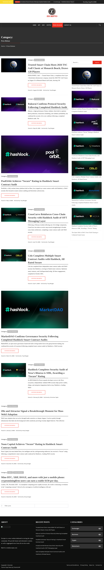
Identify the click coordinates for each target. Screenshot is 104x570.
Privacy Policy (84, 565)
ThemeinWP (17, 567)
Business (75, 534)
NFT (39, 25)
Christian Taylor (54, 397)
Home (34, 25)
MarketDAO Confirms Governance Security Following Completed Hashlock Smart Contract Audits (85, 202)
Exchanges (75, 528)
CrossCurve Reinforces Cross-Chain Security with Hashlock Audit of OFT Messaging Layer (47, 217)
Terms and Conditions (73, 565)
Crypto (49, 25)
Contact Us (67, 25)
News (10, 472)
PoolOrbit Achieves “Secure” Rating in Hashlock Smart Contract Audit (50, 2)
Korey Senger (25, 430)
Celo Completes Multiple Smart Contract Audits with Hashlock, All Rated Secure (46, 259)
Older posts (8, 505)
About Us (91, 565)
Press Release (57, 25)
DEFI (43, 25)
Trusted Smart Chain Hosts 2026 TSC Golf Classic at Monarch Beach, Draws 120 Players (48, 68)
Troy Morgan (53, 90)
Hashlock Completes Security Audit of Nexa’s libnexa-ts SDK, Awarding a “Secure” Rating (48, 373)
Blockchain (75, 546)
